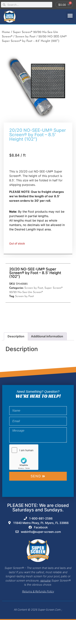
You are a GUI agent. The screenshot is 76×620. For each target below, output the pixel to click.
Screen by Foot (25, 36)
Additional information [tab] (47, 336)
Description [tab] (16, 336)
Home (6, 32)
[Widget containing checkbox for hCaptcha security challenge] (23, 457)
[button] (70, 15)
